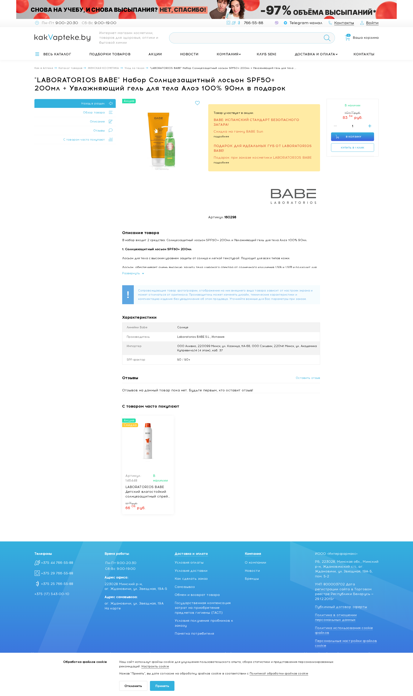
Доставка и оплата (315, 54)
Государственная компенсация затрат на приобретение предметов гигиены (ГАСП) (203, 608)
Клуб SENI (266, 54)
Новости (189, 54)
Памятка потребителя (194, 634)
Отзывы (99, 130)
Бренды (252, 579)
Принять (162, 686)
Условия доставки (191, 571)
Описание (97, 121)
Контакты (363, 54)
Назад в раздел (93, 103)
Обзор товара (94, 112)
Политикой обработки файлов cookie (279, 673)
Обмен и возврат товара (197, 595)
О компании (255, 562)
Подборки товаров (109, 54)
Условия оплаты (189, 562)
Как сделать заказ (191, 579)
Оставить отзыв (308, 378)
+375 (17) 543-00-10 (51, 594)
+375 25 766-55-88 (57, 584)
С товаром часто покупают (84, 139)
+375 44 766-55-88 (57, 563)
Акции (155, 54)
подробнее (221, 136)
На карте (113, 608)
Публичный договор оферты (341, 607)
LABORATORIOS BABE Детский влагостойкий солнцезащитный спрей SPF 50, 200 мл (146, 492)
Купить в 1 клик (352, 147)
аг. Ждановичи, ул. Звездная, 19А (134, 603)
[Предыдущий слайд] (126, 138)
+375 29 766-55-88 (57, 573)
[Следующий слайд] (197, 138)
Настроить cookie (155, 666)
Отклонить (133, 686)
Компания (227, 54)
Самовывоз (185, 587)
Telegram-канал (306, 22)
